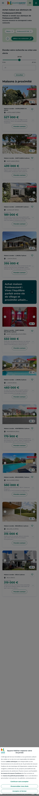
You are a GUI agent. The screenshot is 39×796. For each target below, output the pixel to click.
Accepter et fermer (19, 791)
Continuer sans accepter (19, 781)
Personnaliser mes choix (19, 786)
